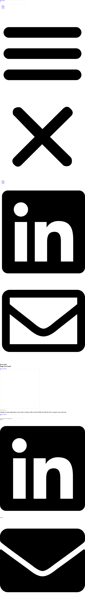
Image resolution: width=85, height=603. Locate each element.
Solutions (3, 6)
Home (3, 5)
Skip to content (2, 0)
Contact (3, 8)
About (3, 7)
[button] (42, 94)
